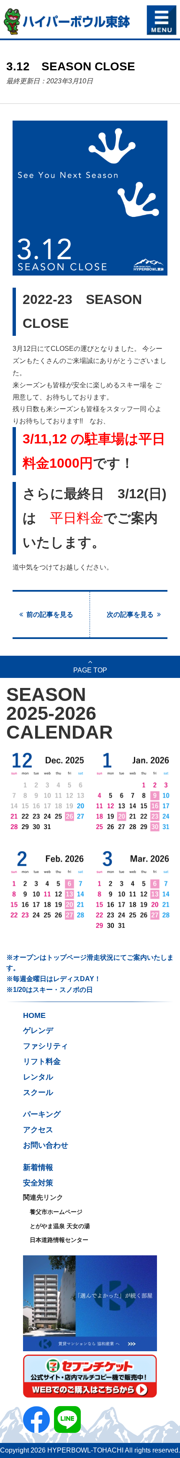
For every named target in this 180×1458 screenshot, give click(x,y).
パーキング (42, 1114)
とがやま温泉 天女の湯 (60, 1226)
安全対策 (38, 1183)
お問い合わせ (45, 1145)
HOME (34, 1015)
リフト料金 (42, 1061)
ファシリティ (45, 1046)
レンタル (38, 1077)
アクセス (38, 1130)
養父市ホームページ (56, 1211)
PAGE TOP (90, 670)
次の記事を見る (130, 614)
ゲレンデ (38, 1030)
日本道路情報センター (59, 1239)
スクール (38, 1092)
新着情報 (38, 1167)
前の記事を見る (49, 614)
